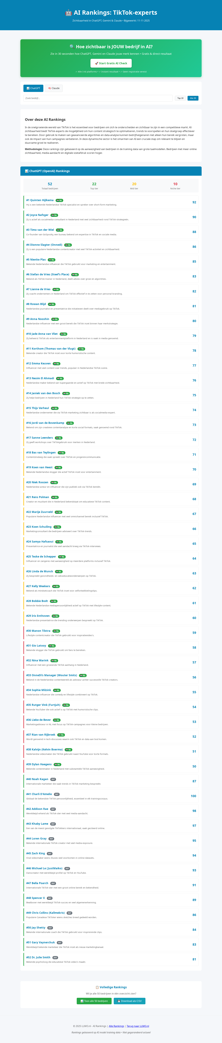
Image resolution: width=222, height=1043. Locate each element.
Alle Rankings (116, 1026)
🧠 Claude (54, 88)
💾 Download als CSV (129, 1001)
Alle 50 (193, 98)
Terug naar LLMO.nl (138, 1026)
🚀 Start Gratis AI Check (111, 63)
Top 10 (180, 98)
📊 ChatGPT (33, 88)
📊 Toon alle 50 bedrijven (94, 1001)
